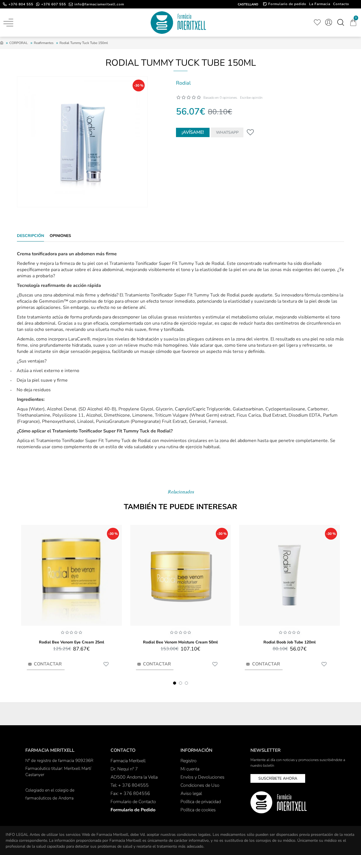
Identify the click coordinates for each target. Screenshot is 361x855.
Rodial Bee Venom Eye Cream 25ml (71, 642)
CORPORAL (18, 43)
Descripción (30, 235)
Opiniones (60, 235)
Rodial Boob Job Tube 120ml (289, 642)
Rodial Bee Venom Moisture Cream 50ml (180, 642)
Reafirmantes (44, 43)
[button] (174, 683)
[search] (340, 22)
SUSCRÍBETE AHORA (277, 778)
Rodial (183, 83)
